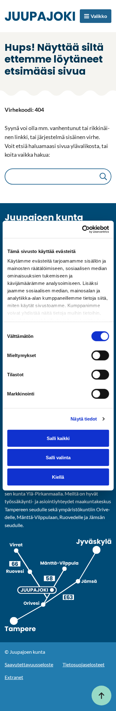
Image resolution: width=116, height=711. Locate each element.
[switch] (100, 355)
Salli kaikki (58, 438)
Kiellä (58, 476)
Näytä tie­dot (84, 418)
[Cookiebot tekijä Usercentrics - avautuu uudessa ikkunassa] (82, 229)
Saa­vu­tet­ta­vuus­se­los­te (29, 664)
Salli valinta (58, 457)
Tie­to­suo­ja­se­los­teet (83, 664)
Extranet (14, 677)
